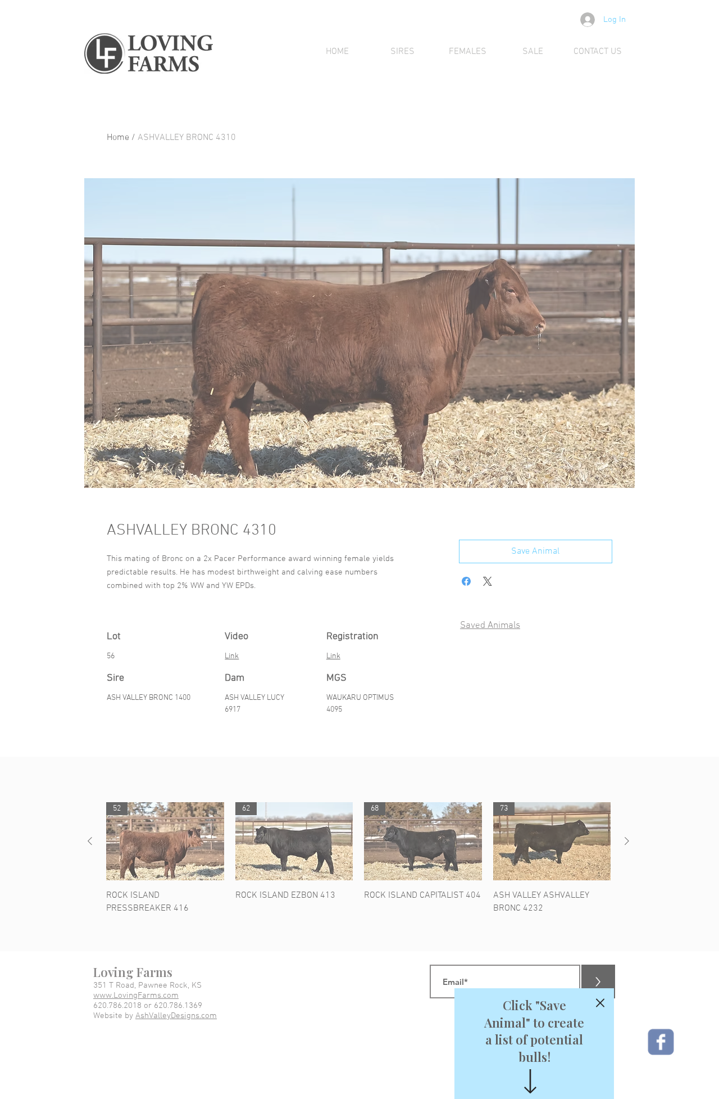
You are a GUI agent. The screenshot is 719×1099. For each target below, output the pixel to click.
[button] (600, 1003)
